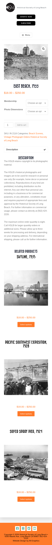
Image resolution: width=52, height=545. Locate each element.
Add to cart (21, 125)
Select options (26, 324)
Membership (10, 101)
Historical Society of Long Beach (31, 8)
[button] (43, 48)
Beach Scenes (36, 133)
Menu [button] (27, 35)
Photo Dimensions (13, 109)
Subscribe (26, 23)
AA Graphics (34, 541)
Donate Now (26, 17)
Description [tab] (12, 149)
